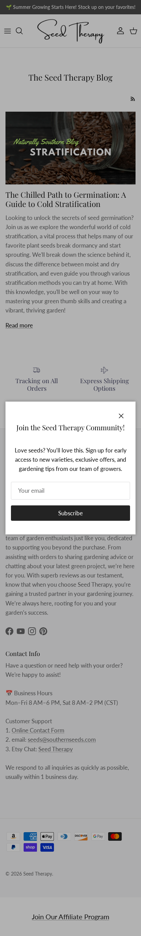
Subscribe (70, 513)
